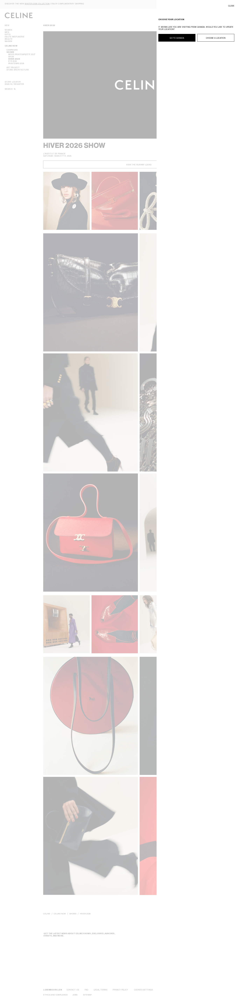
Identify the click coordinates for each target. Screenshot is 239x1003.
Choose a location (216, 38)
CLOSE (231, 6)
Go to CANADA (177, 38)
